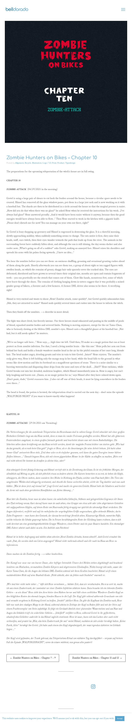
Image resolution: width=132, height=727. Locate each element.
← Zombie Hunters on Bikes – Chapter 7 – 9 (33, 658)
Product (60, 162)
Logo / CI (46, 162)
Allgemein (19, 162)
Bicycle (28, 162)
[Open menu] (123, 9)
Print (54, 162)
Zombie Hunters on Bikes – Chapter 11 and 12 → (97, 658)
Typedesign (70, 162)
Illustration (37, 162)
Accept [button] (120, 718)
